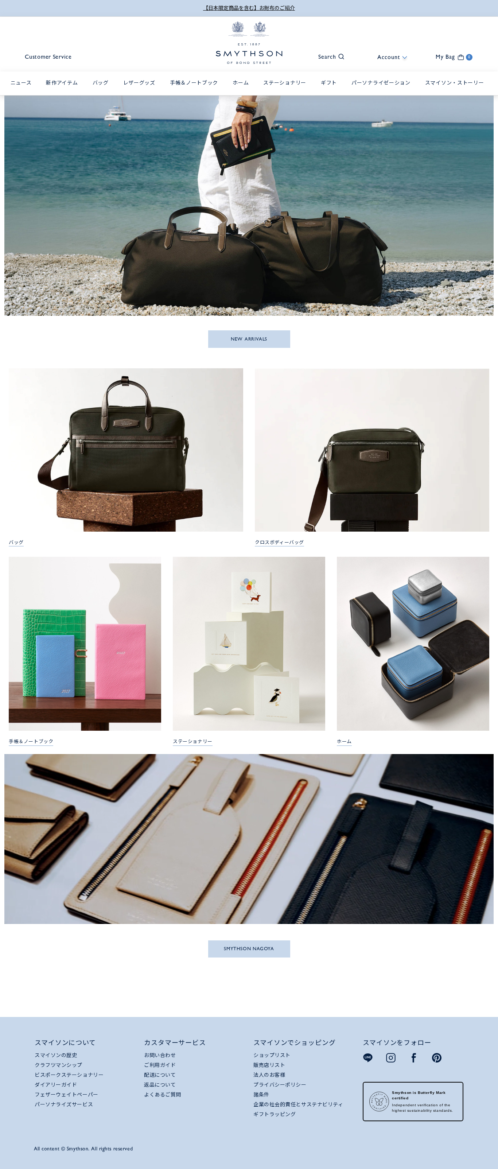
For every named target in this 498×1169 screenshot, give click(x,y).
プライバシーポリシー (280, 1085)
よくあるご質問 (162, 1095)
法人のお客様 (269, 1075)
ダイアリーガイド (56, 1085)
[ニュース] (23, 91)
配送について (160, 1075)
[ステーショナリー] (286, 91)
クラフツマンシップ (58, 1065)
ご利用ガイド (160, 1065)
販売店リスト (269, 1065)
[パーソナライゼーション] (383, 91)
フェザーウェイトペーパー (66, 1095)
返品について (160, 1085)
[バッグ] (102, 91)
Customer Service (48, 56)
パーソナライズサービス (64, 1104)
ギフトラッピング (274, 1114)
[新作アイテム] (63, 91)
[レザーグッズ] (141, 91)
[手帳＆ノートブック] (195, 91)
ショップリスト (272, 1055)
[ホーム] (242, 91)
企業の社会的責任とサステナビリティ (298, 1104)
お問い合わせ (160, 1055)
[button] (328, 56)
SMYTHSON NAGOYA (249, 948)
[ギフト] (330, 91)
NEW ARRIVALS (249, 339)
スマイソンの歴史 (56, 1055)
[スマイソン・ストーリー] (456, 91)
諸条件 (261, 1095)
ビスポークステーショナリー (69, 1075)
